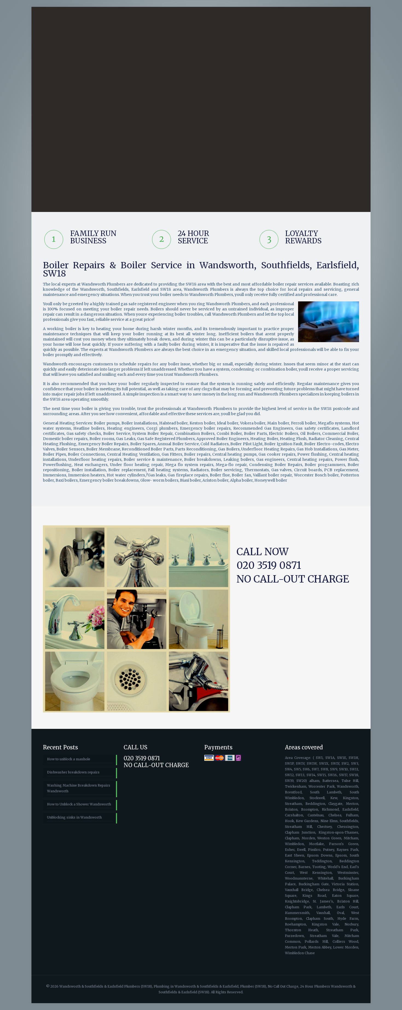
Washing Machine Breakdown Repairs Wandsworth (78, 788)
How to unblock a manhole (68, 759)
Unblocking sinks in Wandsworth (74, 817)
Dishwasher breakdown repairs (73, 772)
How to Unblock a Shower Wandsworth (79, 804)
